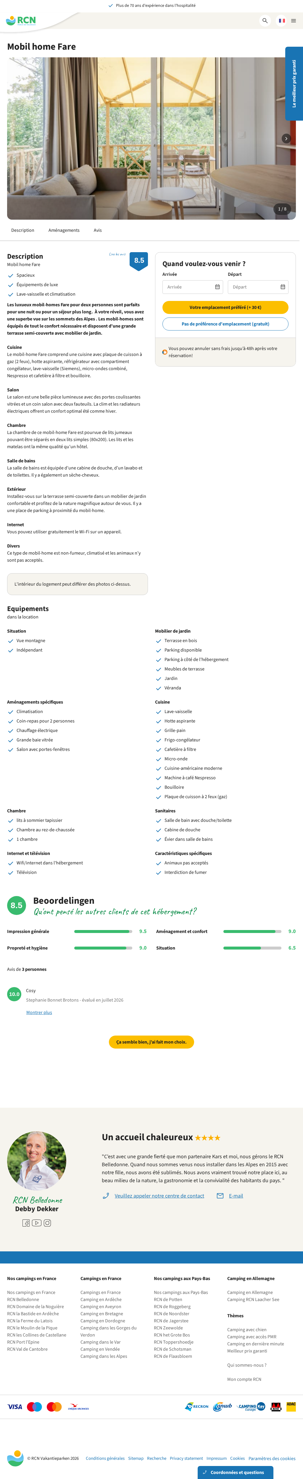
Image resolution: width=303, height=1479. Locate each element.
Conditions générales (105, 1458)
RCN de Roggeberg (172, 1306)
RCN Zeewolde (168, 1328)
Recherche (156, 1458)
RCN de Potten (168, 1299)
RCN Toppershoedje (174, 1342)
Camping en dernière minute (255, 1344)
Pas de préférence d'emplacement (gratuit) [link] (226, 324)
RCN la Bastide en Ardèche (33, 1313)
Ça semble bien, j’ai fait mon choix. (151, 1042)
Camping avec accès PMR (251, 1337)
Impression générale (28, 931)
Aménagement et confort (181, 931)
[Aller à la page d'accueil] (21, 20)
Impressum (217, 1458)
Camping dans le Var (100, 1342)
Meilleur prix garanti (247, 1351)
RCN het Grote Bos (172, 1335)
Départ (235, 274)
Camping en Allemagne (250, 1292)
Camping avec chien (247, 1329)
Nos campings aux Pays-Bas (181, 1292)
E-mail (236, 1196)
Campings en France (100, 1292)
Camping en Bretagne (101, 1313)
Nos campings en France (31, 1292)
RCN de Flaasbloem (173, 1356)
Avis (98, 230)
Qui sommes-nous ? (247, 1365)
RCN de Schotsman (172, 1349)
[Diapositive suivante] (286, 138)
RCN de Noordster (171, 1313)
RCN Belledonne (23, 1299)
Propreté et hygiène (27, 948)
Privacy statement (186, 1458)
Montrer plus (39, 1012)
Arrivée (169, 274)
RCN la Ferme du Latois (30, 1321)
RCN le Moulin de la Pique (32, 1328)
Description (22, 230)
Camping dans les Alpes (103, 1356)
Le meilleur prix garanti (294, 84)
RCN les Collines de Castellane (36, 1335)
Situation (165, 948)
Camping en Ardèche (101, 1299)
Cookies (237, 1458)
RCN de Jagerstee (171, 1321)
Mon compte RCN (244, 1379)
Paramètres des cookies (272, 1458)
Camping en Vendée (100, 1349)
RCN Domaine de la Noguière (35, 1306)
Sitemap (136, 1458)
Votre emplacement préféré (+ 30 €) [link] (226, 307)
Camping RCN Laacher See (253, 1299)
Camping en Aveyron (100, 1306)
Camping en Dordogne (102, 1321)
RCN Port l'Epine (23, 1342)
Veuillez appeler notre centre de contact (159, 1196)
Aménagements (64, 230)
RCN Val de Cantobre (27, 1349)
